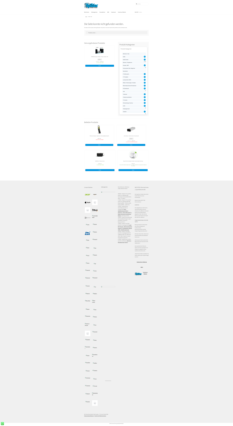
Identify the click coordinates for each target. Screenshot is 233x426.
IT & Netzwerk (126, 74)
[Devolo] (95, 225)
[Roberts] (87, 333)
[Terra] (94, 379)
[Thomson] (87, 387)
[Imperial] (87, 271)
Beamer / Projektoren (127, 62)
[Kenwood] (94, 279)
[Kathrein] (87, 279)
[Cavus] (87, 225)
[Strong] (88, 372)
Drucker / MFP (126, 65)
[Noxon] (87, 310)
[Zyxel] (95, 403)
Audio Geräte (125, 59)
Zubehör (125, 111)
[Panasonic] (87, 318)
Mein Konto (86, 12)
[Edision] (95, 233)
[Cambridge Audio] (95, 218)
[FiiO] (95, 248)
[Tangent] (95, 372)
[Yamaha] (87, 403)
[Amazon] (95, 194)
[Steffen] (95, 364)
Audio (124, 56)
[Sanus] (95, 341)
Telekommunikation (127, 97)
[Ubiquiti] (87, 395)
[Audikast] (95, 202)
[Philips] (95, 318)
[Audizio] (87, 210)
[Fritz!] (87, 256)
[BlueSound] (87, 218)
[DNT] (87, 233)
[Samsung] (94, 333)
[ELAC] (87, 240)
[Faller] (87, 248)
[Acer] (87, 194)
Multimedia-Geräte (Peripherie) (129, 85)
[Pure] (94, 325)
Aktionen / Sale (126, 53)
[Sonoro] (95, 349)
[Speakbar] (87, 364)
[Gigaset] (95, 256)
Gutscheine (125, 71)
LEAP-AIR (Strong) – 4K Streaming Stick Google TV (125, 227)
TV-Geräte (125, 100)
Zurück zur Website (122, 12)
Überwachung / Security (128, 103)
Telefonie (125, 94)
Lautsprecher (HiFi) (127, 79)
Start (86, 16)
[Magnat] (87, 295)
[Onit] (94, 310)
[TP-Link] (95, 387)
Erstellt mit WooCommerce (100, 415)
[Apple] (87, 202)
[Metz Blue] (87, 302)
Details (99, 65)
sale (124, 91)
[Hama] (87, 264)
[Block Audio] (95, 210)
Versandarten (102, 12)
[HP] (95, 264)
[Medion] (95, 295)
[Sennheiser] (87, 349)
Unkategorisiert (126, 108)
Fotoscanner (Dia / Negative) (129, 68)
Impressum (113, 12)
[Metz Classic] (95, 302)
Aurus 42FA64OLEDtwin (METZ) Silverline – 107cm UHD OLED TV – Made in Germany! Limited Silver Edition (125, 212)
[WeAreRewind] (95, 395)
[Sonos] (87, 356)
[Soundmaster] (95, 356)
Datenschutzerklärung (89, 415)
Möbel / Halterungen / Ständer (129, 82)
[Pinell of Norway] (87, 325)
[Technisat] (87, 379)
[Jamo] (95, 271)
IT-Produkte (125, 77)
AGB (108, 12)
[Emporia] (95, 241)
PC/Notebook (126, 88)
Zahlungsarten (94, 12)
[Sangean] (87, 341)
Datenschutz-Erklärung (142, 262)
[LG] (95, 287)
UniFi (124, 105)
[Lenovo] (88, 287)
